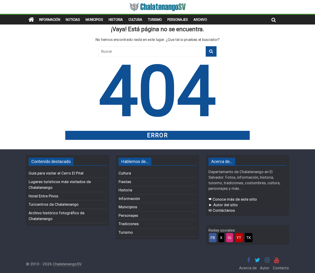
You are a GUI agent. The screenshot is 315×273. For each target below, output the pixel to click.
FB (213, 237)
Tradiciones (129, 223)
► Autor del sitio (223, 204)
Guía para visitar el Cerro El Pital (56, 173)
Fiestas (125, 181)
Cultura (135, 19)
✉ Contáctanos (221, 210)
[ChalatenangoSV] (31, 20)
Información (49, 19)
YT (239, 237)
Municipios (94, 19)
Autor (265, 268)
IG (230, 237)
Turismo (155, 19)
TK (248, 237)
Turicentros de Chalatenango (54, 204)
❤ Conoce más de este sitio (232, 199)
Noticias (73, 19)
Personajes (177, 19)
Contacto (281, 268)
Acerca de (248, 268)
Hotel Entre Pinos (43, 196)
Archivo (200, 19)
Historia (116, 19)
